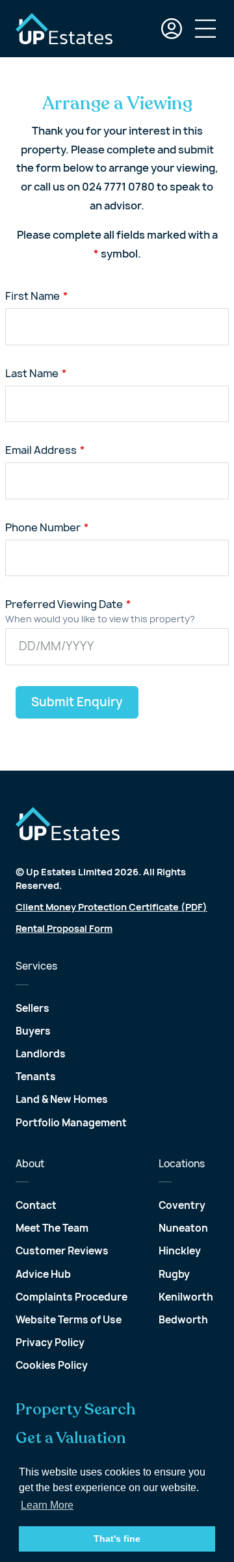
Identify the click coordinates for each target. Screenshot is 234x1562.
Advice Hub (43, 1274)
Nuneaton (183, 1228)
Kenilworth (186, 1297)
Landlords (41, 1054)
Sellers (32, 1008)
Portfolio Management (71, 1123)
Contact (36, 1205)
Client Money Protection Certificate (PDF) (111, 907)
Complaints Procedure (71, 1297)
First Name (32, 296)
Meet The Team (52, 1228)
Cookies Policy (52, 1365)
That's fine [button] (117, 1538)
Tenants (36, 1076)
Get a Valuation (71, 1438)
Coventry (182, 1205)
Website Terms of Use (69, 1320)
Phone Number (43, 527)
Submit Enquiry (77, 702)
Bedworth (183, 1320)
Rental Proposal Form (64, 928)
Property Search (76, 1410)
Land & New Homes (62, 1099)
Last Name (31, 373)
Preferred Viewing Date (64, 604)
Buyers (33, 1031)
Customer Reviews (62, 1251)
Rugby (174, 1274)
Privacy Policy (50, 1342)
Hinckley (180, 1251)
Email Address (41, 450)
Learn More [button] (47, 1505)
